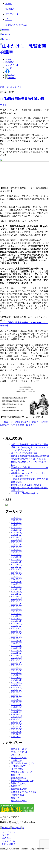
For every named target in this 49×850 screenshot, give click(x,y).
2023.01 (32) (16, 623)
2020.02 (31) (16, 709)
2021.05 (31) (16, 672)
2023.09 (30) (16, 604)
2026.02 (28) (16, 532)
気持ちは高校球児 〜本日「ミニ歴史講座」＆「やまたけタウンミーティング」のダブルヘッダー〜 (29, 447)
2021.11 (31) (16, 658)
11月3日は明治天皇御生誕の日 (22, 99)
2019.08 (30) (16, 724)
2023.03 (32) (16, 618)
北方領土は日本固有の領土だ (25, 493)
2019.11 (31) (16, 717)
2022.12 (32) (16, 626)
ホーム (8, 3)
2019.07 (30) (16, 727)
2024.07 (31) (16, 579)
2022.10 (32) (16, 631)
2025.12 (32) (16, 537)
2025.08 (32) (16, 547)
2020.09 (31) (16, 692)
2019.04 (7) (16, 734)
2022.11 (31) (16, 628)
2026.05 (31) (16, 525)
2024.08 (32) (16, 577)
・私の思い (5, 838)
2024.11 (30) (16, 569)
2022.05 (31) (16, 643)
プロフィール (12, 14)
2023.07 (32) (16, 608)
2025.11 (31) (16, 540)
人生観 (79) (16, 760)
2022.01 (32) (16, 653)
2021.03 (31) (16, 677)
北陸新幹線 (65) (18, 766)
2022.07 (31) (16, 638)
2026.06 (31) (16, 522)
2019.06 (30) (16, 729)
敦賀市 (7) (15, 786)
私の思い (9, 9)
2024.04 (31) (16, 586)
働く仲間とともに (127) (22, 763)
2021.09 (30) (16, 663)
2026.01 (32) (16, 535)
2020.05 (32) (16, 702)
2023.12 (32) (16, 596)
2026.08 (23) (16, 517)
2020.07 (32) (16, 697)
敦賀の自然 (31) (18, 783)
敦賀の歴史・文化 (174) (22, 780)
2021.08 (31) (16, 665)
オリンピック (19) (19, 752)
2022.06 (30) (16, 640)
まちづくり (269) (19, 757)
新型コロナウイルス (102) (23, 792)
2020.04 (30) (16, 704)
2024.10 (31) (16, 572)
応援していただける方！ (12, 87)
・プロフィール (7, 841)
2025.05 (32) (16, 554)
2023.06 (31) (16, 611)
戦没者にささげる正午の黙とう (26, 485)
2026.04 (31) (16, 527)
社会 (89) (15, 798)
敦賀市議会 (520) (19, 789)
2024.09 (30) (16, 574)
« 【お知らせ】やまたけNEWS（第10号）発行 (22, 422)
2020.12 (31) (16, 685)
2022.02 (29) (16, 650)
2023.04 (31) (16, 616)
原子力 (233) (17, 769)
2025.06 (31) (16, 552)
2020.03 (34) (16, 707)
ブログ (8, 19)
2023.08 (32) (16, 606)
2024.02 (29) (16, 591)
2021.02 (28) (16, 680)
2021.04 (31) (16, 675)
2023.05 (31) (16, 613)
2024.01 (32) (16, 594)
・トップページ (7, 832)
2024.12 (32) (16, 567)
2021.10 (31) (16, 660)
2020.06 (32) (16, 699)
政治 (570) (15, 775)
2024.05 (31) (16, 584)
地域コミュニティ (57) (21, 772)
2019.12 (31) (16, 714)
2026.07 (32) (16, 520)
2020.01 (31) (16, 712)
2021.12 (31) (16, 655)
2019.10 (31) (16, 719)
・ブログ (4, 835)
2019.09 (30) (16, 722)
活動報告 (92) (17, 795)
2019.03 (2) (16, 736)
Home (8, 59)
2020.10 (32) (16, 690)
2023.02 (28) (16, 621)
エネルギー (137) (19, 749)
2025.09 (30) (16, 545)
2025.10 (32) (16, 542)
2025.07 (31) (16, 549)
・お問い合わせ (7, 844)
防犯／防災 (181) (19, 800)
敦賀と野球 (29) (18, 777)
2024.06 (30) (16, 581)
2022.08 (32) (16, 636)
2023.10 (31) (16, 601)
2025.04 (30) (16, 557)
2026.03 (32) (16, 530)
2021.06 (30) (16, 670)
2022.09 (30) (16, 633)
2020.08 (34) (16, 695)
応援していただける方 (16, 25)
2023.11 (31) (16, 599)
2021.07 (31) (16, 668)
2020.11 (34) (16, 687)
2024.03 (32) (16, 589)
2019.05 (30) (16, 731)
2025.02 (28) (16, 562)
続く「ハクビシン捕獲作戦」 (25, 453)
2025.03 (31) (16, 559)
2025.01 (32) (16, 564)
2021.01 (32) (16, 682)
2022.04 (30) (16, 645)
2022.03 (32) (16, 648)
